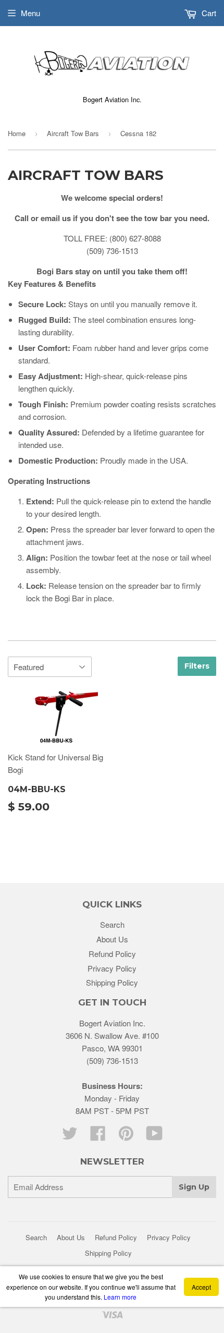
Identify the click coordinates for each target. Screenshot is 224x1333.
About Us (112, 939)
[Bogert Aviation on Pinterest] (126, 1136)
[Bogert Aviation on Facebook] (98, 1136)
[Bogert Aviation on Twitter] (70, 1136)
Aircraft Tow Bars (73, 133)
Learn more (120, 1296)
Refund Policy (112, 953)
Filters (196, 666)
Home (17, 133)
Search (112, 924)
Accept (201, 1286)
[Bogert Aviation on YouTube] (154, 1136)
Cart (208, 12)
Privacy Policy (112, 968)
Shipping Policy (112, 982)
